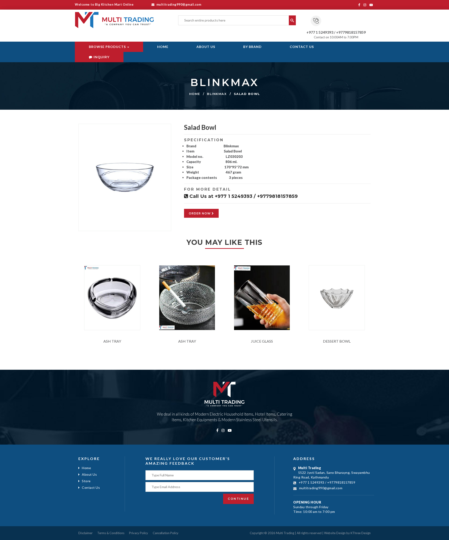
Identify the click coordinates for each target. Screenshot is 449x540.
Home (162, 47)
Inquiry (100, 57)
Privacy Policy (138, 533)
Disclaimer (85, 533)
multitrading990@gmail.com (178, 4)
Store (86, 481)
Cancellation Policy (165, 533)
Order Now (200, 213)
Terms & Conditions (110, 533)
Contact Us (302, 47)
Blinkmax (217, 94)
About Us (205, 47)
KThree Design (361, 533)
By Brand (252, 47)
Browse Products (108, 47)
